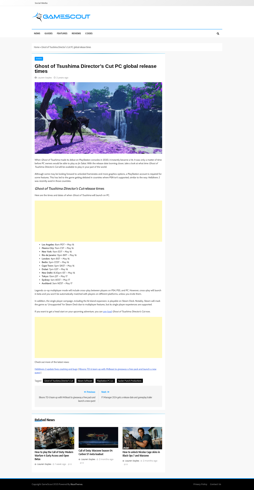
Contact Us (215, 484)
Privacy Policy (200, 484)
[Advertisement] (98, 221)
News (37, 33)
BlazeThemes (76, 484)
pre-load (107, 311)
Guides (48, 33)
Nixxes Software (85, 380)
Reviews (76, 33)
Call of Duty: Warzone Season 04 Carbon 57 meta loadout (96, 452)
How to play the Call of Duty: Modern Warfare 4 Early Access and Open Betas (54, 455)
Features (62, 33)
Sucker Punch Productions (130, 380)
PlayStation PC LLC (105, 380)
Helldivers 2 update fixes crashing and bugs (56, 369)
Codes (88, 33)
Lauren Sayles (45, 77)
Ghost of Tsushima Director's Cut (58, 380)
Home (36, 47)
